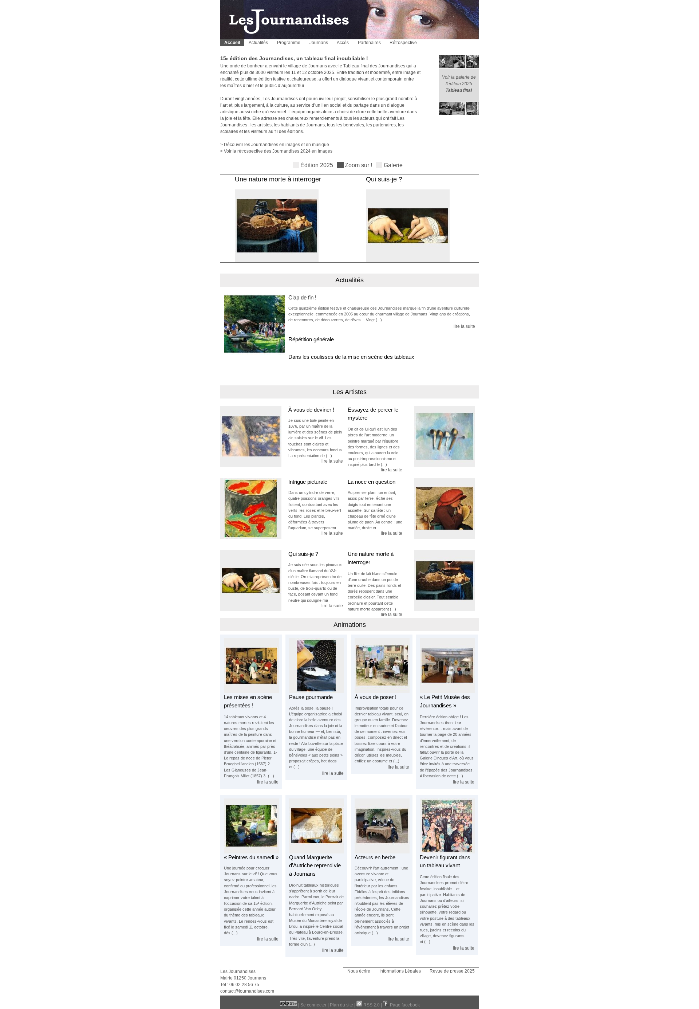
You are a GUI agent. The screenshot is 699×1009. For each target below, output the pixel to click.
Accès (343, 42)
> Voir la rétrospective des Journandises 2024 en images (276, 151)
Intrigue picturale (307, 482)
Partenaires (369, 42)
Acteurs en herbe (375, 857)
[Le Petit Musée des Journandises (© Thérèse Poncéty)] (447, 692)
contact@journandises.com (247, 991)
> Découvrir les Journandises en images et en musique (274, 144)
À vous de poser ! (375, 697)
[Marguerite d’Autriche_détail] (403, 260)
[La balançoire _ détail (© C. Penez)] (254, 440)
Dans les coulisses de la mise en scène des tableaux (351, 357)
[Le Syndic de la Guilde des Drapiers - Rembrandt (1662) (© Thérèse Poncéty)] (382, 852)
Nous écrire (358, 971)
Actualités (258, 42)
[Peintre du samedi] (251, 852)
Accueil (232, 42)
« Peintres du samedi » (251, 857)
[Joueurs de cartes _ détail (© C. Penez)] (441, 440)
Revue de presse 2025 (452, 971)
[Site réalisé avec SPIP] (289, 1005)
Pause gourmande (311, 697)
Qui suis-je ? (379, 179)
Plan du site (341, 1005)
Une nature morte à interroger (273, 179)
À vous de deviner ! (311, 410)
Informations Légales (400, 971)
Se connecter (313, 1005)
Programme (288, 42)
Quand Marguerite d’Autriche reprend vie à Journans (315, 865)
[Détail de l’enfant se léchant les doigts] (441, 512)
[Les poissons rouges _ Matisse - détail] (254, 512)
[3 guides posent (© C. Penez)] (382, 692)
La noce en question (371, 482)
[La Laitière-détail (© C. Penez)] (272, 260)
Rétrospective (403, 42)
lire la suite (464, 326)
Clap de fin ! (302, 297)
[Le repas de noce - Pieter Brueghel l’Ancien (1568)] (251, 692)
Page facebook (404, 1005)
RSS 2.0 (371, 1005)
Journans (318, 42)
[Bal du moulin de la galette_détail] (447, 852)
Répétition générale (311, 339)
